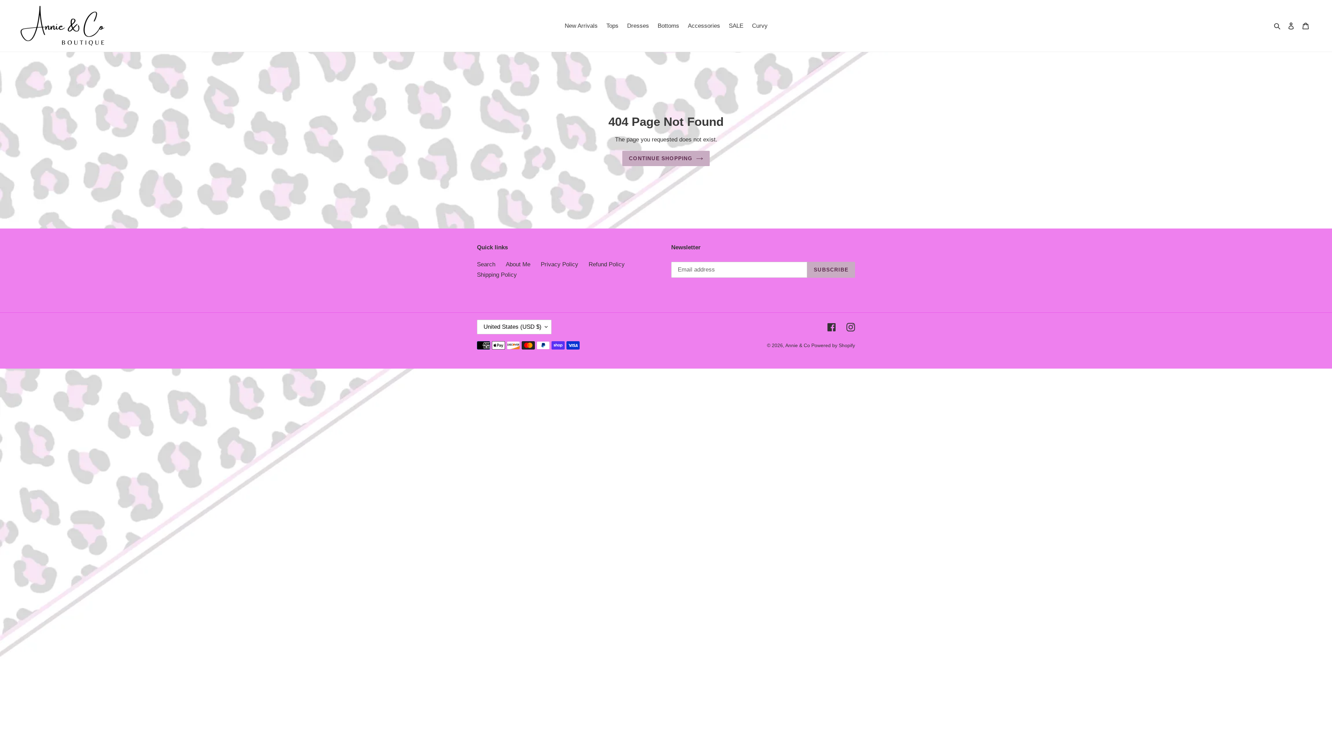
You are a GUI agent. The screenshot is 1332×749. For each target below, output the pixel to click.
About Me (518, 264)
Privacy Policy (559, 264)
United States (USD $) (512, 327)
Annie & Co (798, 345)
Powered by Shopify (833, 345)
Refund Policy (607, 264)
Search (486, 264)
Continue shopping (660, 158)
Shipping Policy (497, 275)
